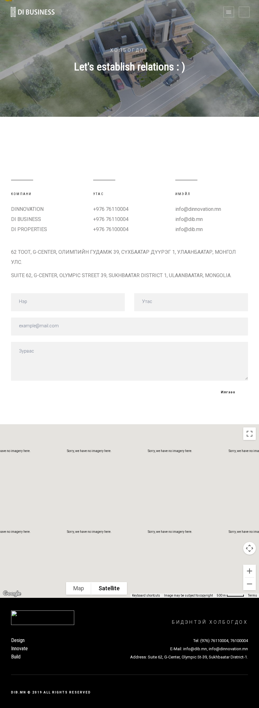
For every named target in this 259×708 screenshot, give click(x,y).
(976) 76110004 (214, 640)
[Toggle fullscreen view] (249, 433)
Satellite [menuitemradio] (109, 588)
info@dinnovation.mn (198, 209)
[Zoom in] (249, 571)
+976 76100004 (111, 229)
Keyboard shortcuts (146, 595)
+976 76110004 (111, 209)
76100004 (239, 640)
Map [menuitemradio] (78, 588)
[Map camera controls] (249, 548)
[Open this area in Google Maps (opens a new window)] (12, 594)
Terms (252, 595)
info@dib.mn (189, 219)
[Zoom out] (249, 584)
